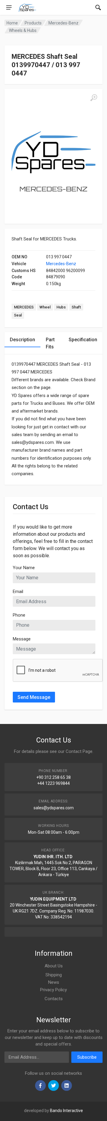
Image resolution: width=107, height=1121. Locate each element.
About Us (54, 966)
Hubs (61, 307)
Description (22, 339)
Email (18, 591)
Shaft (76, 307)
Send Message (34, 697)
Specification (83, 339)
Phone (19, 615)
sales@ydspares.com (54, 807)
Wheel (45, 307)
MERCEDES (24, 307)
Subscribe (87, 1057)
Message (22, 639)
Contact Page (79, 751)
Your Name (24, 567)
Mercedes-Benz (61, 263)
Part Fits (50, 343)
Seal (18, 315)
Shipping (53, 975)
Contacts (54, 998)
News (53, 982)
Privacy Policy (53, 989)
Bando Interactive (66, 1110)
